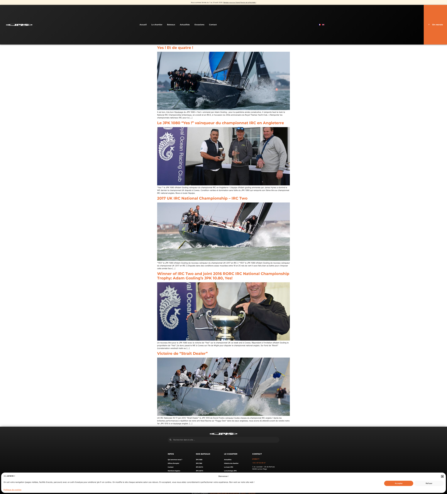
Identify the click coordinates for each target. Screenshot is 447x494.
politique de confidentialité (230, 493)
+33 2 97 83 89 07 (259, 463)
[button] (442, 476)
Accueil (143, 25)
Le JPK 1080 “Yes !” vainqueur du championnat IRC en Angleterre (220, 123)
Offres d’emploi (173, 463)
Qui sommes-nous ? (175, 459)
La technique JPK (230, 471)
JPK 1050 (199, 459)
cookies (243, 493)
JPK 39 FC (199, 467)
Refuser (429, 483)
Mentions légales (174, 471)
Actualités (185, 25)
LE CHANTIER (230, 454)
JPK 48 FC (199, 471)
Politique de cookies (12, 490)
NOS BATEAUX (203, 454)
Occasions (199, 25)
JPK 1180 (199, 463)
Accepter (399, 483)
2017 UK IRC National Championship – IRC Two (202, 198)
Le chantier (156, 25)
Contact (213, 25)
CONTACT (257, 454)
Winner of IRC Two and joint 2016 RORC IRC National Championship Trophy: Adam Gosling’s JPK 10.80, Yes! (223, 275)
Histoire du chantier (231, 463)
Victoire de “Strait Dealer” (182, 353)
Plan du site (251, 493)
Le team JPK (228, 467)
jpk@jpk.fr (255, 459)
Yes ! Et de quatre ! (175, 47)
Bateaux (171, 25)
